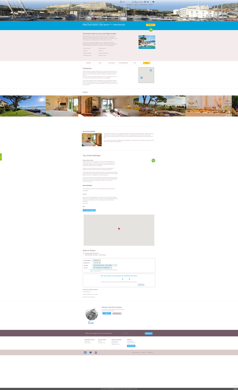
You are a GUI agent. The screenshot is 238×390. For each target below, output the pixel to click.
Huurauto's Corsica (115, 344)
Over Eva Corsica (101, 342)
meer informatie (131, 345)
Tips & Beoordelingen (123, 62)
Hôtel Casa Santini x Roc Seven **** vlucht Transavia (95, 255)
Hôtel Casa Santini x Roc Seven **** (97, 23)
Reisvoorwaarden (136, 352)
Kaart (135, 62)
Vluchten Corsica (115, 342)
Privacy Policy (150, 352)
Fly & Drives (87, 341)
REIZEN (135, 4)
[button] (119, 229)
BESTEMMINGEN (128, 4)
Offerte (123, 1)
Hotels (87, 23)
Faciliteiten (88, 62)
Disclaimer (143, 352)
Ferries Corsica (115, 341)
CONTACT (151, 4)
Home (84, 23)
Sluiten (235, 389)
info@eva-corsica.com (131, 342)
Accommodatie (112, 62)
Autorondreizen (88, 342)
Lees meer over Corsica (87, 181)
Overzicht (100, 341)
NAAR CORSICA (143, 4)
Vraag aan (107, 313)
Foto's (100, 62)
